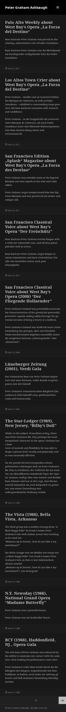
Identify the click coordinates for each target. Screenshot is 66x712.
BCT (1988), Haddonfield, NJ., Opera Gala (30, 642)
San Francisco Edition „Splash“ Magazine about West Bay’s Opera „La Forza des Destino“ (32, 163)
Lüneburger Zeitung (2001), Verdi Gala (26, 366)
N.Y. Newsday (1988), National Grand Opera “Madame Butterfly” (27, 597)
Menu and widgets (58, 10)
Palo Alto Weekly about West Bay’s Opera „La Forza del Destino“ (32, 26)
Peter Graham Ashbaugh (26, 7)
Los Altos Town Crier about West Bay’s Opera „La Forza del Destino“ (32, 84)
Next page (62, 700)
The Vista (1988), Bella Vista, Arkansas (27, 517)
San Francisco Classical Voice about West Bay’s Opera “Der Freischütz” (28, 226)
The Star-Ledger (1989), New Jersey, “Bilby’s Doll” (30, 423)
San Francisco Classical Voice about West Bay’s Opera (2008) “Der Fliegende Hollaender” (28, 294)
